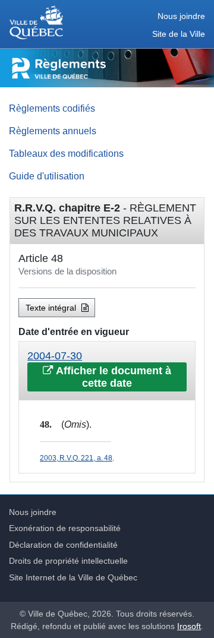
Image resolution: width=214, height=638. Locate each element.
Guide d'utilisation (46, 175)
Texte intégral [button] (52, 307)
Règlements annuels (52, 130)
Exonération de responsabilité (65, 528)
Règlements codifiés (52, 108)
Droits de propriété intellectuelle (68, 561)
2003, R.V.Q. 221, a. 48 (76, 458)
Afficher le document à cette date (112, 377)
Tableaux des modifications (66, 153)
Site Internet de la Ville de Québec (73, 577)
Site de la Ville (178, 34)
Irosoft (189, 626)
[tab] (107, 371)
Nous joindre (181, 16)
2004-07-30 (54, 356)
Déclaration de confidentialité (63, 544)
